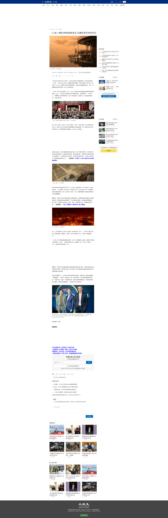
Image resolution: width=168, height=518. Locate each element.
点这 (57, 93)
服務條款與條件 (78, 368)
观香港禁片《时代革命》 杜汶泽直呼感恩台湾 (64, 351)
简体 (56, 1)
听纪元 (89, 5)
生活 (112, 5)
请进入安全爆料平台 (109, 96)
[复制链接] (63, 76)
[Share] (50, 439)
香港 (75, 5)
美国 (57, 5)
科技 (99, 5)
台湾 (70, 5)
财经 (94, 5)
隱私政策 (83, 368)
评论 (66, 5)
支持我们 (109, 150)
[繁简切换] (72, 76)
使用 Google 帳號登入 (74, 366)
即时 (48, 5)
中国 (53, 5)
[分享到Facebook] (53, 76)
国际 (62, 5)
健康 (79, 5)
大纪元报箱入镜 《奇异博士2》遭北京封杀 (63, 347)
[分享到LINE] (56, 76)
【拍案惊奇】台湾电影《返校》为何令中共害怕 (64, 349)
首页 (44, 5)
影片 (80, 231)
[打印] (66, 76)
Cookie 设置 (84, 515)
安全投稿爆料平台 (76, 394)
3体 (60, 374)
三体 (57, 374)
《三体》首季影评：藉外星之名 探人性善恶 (73, 204)
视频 (84, 5)
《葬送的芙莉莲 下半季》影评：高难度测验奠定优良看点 (67, 353)
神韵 (117, 5)
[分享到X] (59, 76)
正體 (54, 1)
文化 (108, 5)
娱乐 (103, 5)
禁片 (72, 374)
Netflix (64, 374)
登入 (124, 1)
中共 (68, 374)
